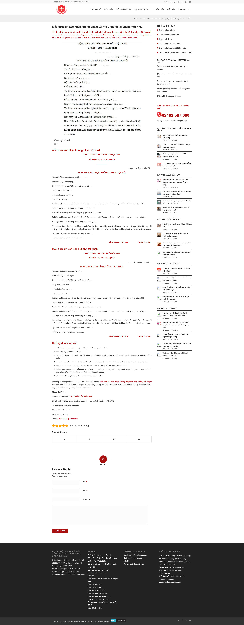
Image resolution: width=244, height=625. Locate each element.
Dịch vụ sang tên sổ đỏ (169, 35)
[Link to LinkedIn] (186, 2)
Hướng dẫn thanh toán (97, 573)
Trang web (86, 499)
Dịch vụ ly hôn (165, 39)
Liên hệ (91, 576)
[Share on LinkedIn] (114, 439)
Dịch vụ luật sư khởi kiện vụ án (172, 48)
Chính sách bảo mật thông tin (100, 555)
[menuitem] (166, 2)
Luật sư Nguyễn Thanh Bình (99, 596)
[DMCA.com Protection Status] (118, 621)
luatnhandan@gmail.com (175, 567)
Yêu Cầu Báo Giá (95, 608)
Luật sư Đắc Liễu (95, 584)
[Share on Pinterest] (89, 439)
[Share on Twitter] (64, 439)
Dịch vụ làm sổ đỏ (167, 30)
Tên (85, 482)
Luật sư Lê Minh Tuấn (96, 590)
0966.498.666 (164, 573)
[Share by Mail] (139, 439)
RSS (165, 2)
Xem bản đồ (169, 564)
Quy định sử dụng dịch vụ (98, 599)
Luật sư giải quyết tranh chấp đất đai (175, 52)
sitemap (172, 2)
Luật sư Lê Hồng (94, 587)
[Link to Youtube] (190, 2)
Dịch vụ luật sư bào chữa (170, 43)
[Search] (189, 9)
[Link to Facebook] (182, 2)
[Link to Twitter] (178, 2)
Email (85, 490)
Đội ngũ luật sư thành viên (98, 570)
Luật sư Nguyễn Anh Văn (98, 593)
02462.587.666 (175, 570)
